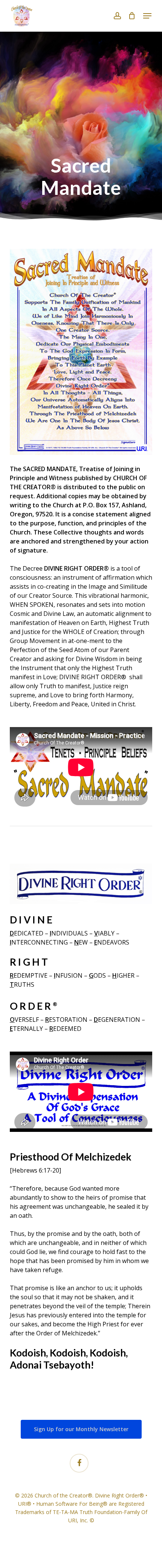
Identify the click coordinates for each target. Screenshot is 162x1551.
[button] (147, 16)
